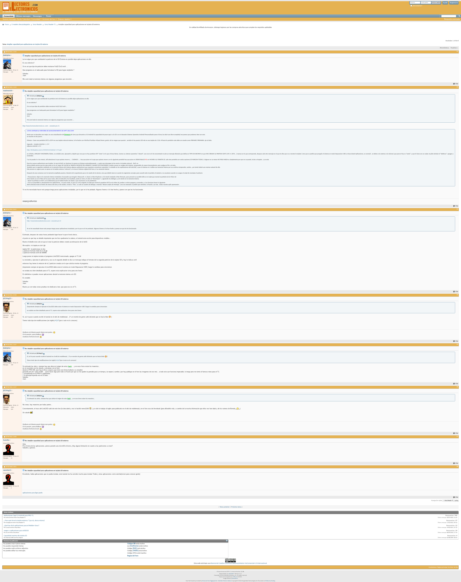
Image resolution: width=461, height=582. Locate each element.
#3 (457, 209)
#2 (457, 87)
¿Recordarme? (417, 6)
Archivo (450, 567)
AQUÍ (57, 320)
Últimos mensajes (23, 16)
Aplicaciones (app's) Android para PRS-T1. (19, 515)
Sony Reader (37, 24)
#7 (457, 436)
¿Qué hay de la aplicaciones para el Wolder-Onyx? (21, 526)
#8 (457, 466)
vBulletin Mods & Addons (225, 581)
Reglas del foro (132, 556)
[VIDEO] (136, 551)
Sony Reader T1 (50, 24)
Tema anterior (225, 507)
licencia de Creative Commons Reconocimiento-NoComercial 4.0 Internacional (239, 563)
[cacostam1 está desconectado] (8, 479)
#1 (457, 51)
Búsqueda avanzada (452, 19)
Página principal (442, 567)
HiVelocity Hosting (270, 581)
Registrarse (454, 3)
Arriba (456, 500)
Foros (7, 24)
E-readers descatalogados (21, 24)
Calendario (26, 19)
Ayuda (445, 3)
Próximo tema (236, 507)
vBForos (235, 577)
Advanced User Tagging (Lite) (209, 581)
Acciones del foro (48, 19)
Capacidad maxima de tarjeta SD (15, 536)
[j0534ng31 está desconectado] (6, 307)
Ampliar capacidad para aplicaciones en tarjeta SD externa (27, 44)
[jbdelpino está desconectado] (7, 64)
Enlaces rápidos (64, 19)
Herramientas (444, 48)
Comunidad (8, 16)
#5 (457, 344)
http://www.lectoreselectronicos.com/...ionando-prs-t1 (41, 126)
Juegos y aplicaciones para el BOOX (16, 531)
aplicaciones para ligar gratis (32, 493)
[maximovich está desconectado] (8, 99)
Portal (48, 16)
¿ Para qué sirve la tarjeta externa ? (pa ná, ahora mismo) (24, 520)
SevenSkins (235, 578)
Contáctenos (433, 567)
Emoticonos (134, 546)
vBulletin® (231, 573)
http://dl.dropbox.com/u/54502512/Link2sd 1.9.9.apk (44, 150)
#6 (457, 387)
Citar (456, 84)
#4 (457, 295)
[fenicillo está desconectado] (8, 449)
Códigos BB (131, 544)
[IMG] (135, 548)
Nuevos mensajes (9, 19)
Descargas (37, 16)
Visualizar (453, 48)
